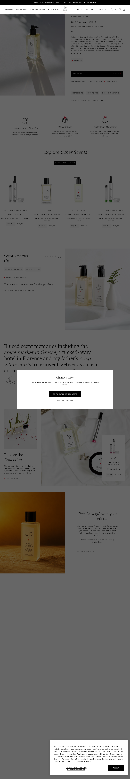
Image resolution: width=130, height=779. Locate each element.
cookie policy (85, 761)
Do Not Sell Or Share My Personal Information (76, 769)
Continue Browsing (65, 400)
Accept (116, 768)
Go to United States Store (65, 394)
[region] (89, 757)
